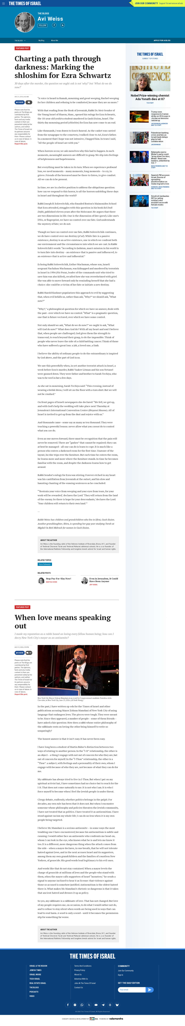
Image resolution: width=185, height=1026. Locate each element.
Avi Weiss (50, 19)
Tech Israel (35, 979)
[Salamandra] (116, 1019)
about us (78, 974)
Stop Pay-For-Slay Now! (58, 578)
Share (20, 102)
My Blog (41, 40)
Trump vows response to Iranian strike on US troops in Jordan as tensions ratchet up (160, 116)
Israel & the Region (38, 966)
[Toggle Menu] (3, 3)
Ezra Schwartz (45, 564)
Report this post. (21, 144)
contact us (78, 987)
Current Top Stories (150, 59)
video (32, 996)
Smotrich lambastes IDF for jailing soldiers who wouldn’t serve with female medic (160, 200)
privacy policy (79, 970)
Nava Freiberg (156, 166)
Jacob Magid (155, 123)
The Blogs (43, 13)
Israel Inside (35, 974)
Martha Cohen (51, 582)
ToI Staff (150, 103)
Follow (42, 25)
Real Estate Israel (38, 983)
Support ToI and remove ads (171, 3)
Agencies (164, 123)
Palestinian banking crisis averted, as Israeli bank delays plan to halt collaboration (159, 137)
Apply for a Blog (162, 40)
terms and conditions (82, 966)
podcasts (34, 992)
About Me (54, 40)
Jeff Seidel (93, 584)
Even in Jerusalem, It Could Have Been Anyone (103, 580)
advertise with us (81, 979)
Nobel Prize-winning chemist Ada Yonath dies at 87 (150, 97)
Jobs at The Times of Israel (85, 983)
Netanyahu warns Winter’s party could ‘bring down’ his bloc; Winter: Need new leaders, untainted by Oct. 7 (160, 157)
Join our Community (146, 3)
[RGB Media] (94, 1018)
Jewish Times (35, 970)
